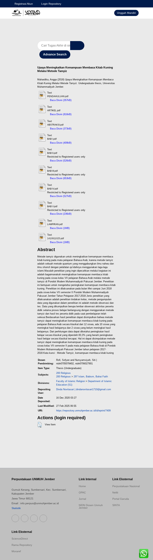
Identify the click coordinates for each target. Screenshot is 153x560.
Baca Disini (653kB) (60, 178)
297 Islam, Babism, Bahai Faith (91, 376)
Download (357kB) (83, 100)
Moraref (16, 551)
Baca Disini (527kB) (60, 196)
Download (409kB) (83, 142)
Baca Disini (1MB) (59, 228)
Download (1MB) (80, 228)
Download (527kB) (83, 196)
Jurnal (82, 499)
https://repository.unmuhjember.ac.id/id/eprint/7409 (83, 410)
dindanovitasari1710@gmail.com (93, 389)
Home (82, 486)
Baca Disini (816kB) (60, 114)
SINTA (116, 505)
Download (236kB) (83, 213)
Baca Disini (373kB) (60, 128)
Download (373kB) (83, 128)
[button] (39, 425)
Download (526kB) (83, 160)
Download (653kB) (83, 178)
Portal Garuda (120, 499)
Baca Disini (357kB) (60, 100)
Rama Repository (22, 545)
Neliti (115, 492)
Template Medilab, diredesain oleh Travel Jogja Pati (125, 514)
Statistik (16, 508)
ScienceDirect (20, 538)
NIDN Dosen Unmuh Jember (91, 506)
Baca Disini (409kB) (60, 142)
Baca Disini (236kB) (60, 213)
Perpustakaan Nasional (126, 486)
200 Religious (63, 373)
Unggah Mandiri (126, 12)
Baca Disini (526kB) (60, 160)
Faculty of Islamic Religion (70, 381)
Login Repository (51, 3)
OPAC (82, 492)
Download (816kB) (83, 114)
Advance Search (55, 54)
